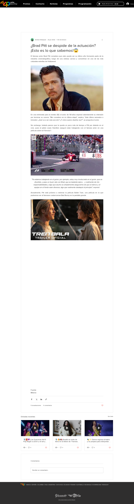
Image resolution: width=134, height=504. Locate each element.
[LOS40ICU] (22, 484)
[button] (68, 4)
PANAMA (73, 484)
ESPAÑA (34, 484)
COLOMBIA (40, 484)
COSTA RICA (59, 484)
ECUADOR (67, 484)
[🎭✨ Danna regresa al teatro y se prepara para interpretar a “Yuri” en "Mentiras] (99, 428)
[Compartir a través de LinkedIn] (41, 399)
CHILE (46, 484)
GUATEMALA (80, 484)
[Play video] (67, 219)
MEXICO (28, 484)
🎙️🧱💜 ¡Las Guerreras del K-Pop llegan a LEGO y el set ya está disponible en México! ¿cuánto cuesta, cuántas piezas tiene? (35, 440)
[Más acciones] (102, 40)
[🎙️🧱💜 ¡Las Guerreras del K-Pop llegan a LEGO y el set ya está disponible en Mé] (35, 428)
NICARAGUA (88, 484)
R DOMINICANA (96, 484)
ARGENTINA (51, 484)
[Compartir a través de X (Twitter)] (36, 399)
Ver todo (110, 416)
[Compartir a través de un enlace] (46, 399)
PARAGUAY (105, 484)
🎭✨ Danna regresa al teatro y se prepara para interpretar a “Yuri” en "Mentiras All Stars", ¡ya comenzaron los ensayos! (98, 440)
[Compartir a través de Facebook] (32, 399)
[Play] (99, 4)
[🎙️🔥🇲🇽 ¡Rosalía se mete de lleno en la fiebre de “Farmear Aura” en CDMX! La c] (67, 428)
